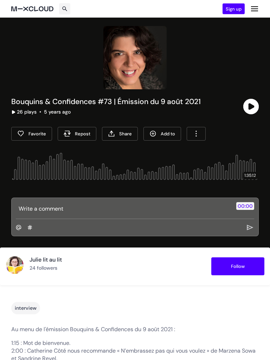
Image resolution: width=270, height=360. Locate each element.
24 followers (43, 268)
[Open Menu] (254, 9)
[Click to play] (251, 106)
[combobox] (196, 134)
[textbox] (123, 208)
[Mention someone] (18, 227)
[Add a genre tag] (30, 227)
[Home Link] (32, 8)
